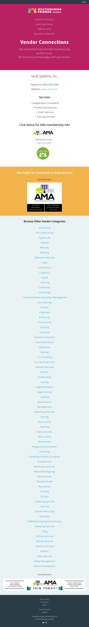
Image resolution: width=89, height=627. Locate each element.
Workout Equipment (44, 566)
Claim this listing (44, 143)
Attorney (44, 247)
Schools (44, 496)
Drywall (44, 307)
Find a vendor (44, 599)
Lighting (44, 397)
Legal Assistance (44, 387)
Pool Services (44, 461)
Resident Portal (44, 481)
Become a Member (44, 33)
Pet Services (44, 441)
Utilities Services (44, 536)
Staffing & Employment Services (44, 521)
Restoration (44, 486)
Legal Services (44, 392)
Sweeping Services (45, 526)
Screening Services (44, 501)
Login (84, 2)
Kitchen (44, 372)
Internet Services (44, 367)
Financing (44, 317)
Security (44, 506)
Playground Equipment (44, 446)
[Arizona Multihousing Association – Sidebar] (44, 197)
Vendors (44, 551)
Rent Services (44, 476)
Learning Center (44, 24)
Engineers (44, 312)
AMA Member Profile (44, 139)
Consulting (44, 292)
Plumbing (44, 451)
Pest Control (44, 436)
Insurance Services (44, 362)
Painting (44, 426)
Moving (44, 416)
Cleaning (44, 282)
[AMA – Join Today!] (44, 585)
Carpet (44, 277)
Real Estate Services (44, 466)
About (44, 605)
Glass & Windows (44, 342)
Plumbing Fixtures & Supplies (44, 456)
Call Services (44, 267)
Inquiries (44, 612)
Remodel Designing (44, 471)
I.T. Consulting (44, 357)
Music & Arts (44, 421)
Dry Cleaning (44, 302)
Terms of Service (44, 609)
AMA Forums (44, 28)
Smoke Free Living (44, 511)
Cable (44, 262)
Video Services (44, 556)
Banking (44, 252)
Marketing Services (45, 411)
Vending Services (44, 546)
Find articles (45, 602)
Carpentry (44, 272)
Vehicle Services (44, 541)
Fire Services (44, 322)
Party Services (44, 431)
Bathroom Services (44, 257)
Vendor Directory (44, 19)
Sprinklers (44, 516)
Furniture (44, 332)
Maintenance (44, 402)
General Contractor (44, 337)
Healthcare (44, 347)
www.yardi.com (49, 89)
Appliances (44, 237)
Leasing (44, 382)
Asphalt (45, 242)
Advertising (45, 227)
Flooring (44, 327)
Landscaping (44, 377)
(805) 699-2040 (51, 84)
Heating (44, 352)
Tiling (44, 531)
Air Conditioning (44, 232)
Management (45, 406)
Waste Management (44, 561)
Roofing (44, 491)
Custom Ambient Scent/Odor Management (44, 297)
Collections (44, 287)
